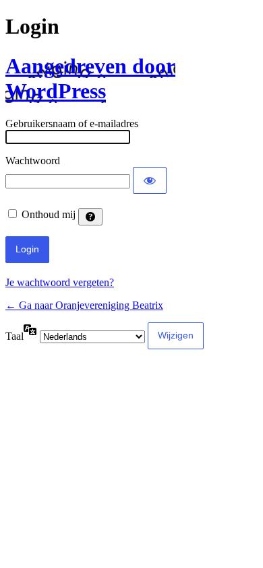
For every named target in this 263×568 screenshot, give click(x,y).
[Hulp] (90, 216)
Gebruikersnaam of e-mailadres (71, 123)
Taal (14, 336)
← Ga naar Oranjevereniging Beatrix (84, 305)
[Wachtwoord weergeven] (150, 180)
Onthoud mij (49, 214)
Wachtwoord (32, 160)
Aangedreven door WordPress (90, 78)
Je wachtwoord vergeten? (59, 282)
